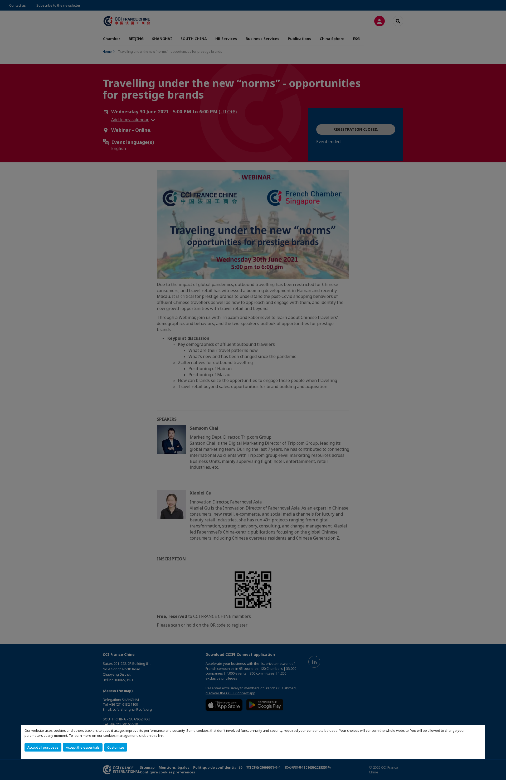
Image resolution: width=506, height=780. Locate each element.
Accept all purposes (43, 747)
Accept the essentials (83, 747)
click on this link (151, 735)
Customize (115, 747)
